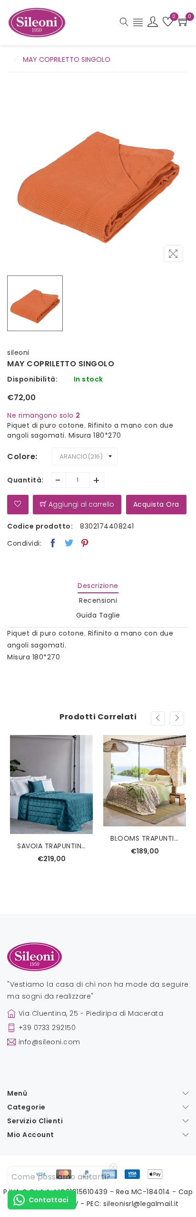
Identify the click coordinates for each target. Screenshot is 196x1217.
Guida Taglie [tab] (98, 615)
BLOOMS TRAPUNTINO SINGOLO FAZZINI (144, 838)
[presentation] (158, 718)
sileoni (18, 352)
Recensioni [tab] (98, 600)
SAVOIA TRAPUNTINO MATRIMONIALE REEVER (51, 846)
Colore (21, 456)
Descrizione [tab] (98, 585)
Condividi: (24, 543)
